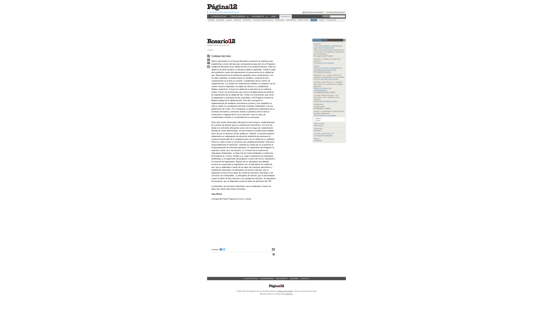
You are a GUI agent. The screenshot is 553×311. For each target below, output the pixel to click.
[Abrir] (248, 17)
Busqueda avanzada (336, 12)
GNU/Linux (289, 294)
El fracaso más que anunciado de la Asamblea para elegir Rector (328, 69)
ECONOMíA (220, 20)
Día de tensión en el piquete (325, 115)
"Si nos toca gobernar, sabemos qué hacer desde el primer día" (328, 47)
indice (325, 40)
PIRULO (322, 20)
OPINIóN (211, 20)
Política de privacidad (285, 291)
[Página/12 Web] (222, 10)
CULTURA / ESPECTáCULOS (263, 20)
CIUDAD (229, 20)
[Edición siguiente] (210, 12)
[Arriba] (274, 255)
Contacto (305, 278)
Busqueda (294, 278)
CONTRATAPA (291, 20)
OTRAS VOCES (303, 20)
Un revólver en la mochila (324, 63)
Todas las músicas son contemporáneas (323, 89)
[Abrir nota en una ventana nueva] (208, 57)
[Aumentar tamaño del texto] (208, 60)
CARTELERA (279, 20)
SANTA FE (237, 20)
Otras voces (318, 126)
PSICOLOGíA (331, 20)
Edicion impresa (266, 278)
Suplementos (281, 278)
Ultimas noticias (251, 278)
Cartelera (317, 131)
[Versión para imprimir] (208, 67)
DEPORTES (247, 20)
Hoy (237, 12)
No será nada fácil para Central (326, 79)
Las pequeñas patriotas (323, 136)
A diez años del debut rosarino (326, 101)
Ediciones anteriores (313, 12)
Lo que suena (319, 106)
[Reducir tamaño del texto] (208, 63)
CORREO (314, 20)
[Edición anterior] (207, 12)
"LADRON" (318, 141)
